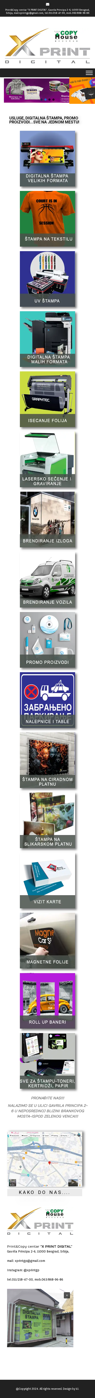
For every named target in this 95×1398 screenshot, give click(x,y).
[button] (47, 90)
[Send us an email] (47, 4)
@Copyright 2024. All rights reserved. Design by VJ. (47, 1388)
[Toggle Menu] (89, 73)
